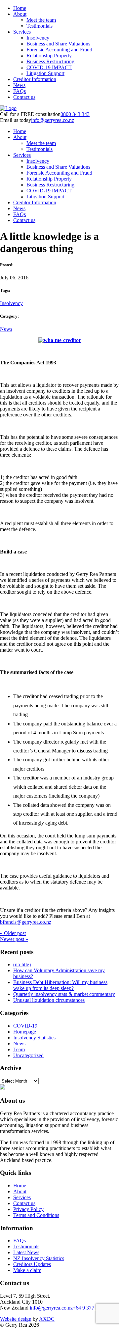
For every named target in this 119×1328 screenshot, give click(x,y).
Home (19, 8)
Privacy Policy (28, 1209)
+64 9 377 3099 (89, 1308)
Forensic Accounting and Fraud (59, 49)
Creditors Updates (32, 1264)
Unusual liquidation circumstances (49, 1000)
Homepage (24, 1031)
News (19, 85)
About (19, 14)
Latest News (26, 1252)
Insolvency (37, 38)
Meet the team (41, 20)
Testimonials (39, 26)
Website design (15, 1319)
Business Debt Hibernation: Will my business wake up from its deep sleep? (60, 985)
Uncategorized (28, 1055)
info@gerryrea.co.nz (52, 120)
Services (22, 32)
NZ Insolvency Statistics (38, 1258)
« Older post (13, 933)
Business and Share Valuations (58, 43)
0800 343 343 (75, 114)
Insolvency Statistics (34, 1037)
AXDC (47, 1319)
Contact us (24, 97)
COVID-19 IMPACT (49, 67)
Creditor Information (34, 79)
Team (19, 1049)
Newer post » (14, 939)
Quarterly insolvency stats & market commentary (64, 994)
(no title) (22, 964)
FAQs (19, 91)
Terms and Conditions (36, 1215)
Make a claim (27, 1270)
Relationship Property (49, 55)
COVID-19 (25, 1026)
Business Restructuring (50, 61)
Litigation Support (45, 73)
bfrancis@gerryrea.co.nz (25, 922)
